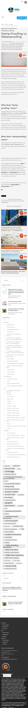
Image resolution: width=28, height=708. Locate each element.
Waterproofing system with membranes (16, 454)
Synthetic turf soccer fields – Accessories (16, 426)
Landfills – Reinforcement (13, 410)
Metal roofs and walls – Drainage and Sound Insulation (14, 355)
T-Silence (7, 542)
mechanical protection (13, 511)
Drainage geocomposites (12, 329)
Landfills (9, 403)
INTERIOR (6, 430)
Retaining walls (10, 358)
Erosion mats (10, 399)
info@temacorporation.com (10, 659)
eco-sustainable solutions (12, 484)
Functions (4, 628)
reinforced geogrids (11, 521)
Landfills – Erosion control (13, 408)
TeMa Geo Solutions (14, 555)
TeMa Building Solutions (18, 200)
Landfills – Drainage (11, 406)
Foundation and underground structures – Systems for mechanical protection (13, 347)
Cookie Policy (6, 705)
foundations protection (7, 200)
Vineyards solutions (9, 563)
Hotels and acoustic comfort (15, 301)
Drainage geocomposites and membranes (12, 391)
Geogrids (9, 401)
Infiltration (21, 505)
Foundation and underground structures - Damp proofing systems (12, 46)
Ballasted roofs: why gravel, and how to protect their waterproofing (13, 272)
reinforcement (7, 526)
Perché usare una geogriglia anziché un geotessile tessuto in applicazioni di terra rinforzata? (12, 589)
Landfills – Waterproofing (13, 413)
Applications (5, 626)
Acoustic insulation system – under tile (16, 435)
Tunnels (9, 428)
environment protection (12, 489)
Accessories (7, 466)
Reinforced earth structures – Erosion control (14, 420)
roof (22, 529)
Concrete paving (11, 327)
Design (19, 468)
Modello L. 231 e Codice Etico (9, 596)
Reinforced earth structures (13, 415)
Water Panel (19, 563)
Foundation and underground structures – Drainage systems (13, 342)
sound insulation (9, 532)
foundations (18, 199)
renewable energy (18, 526)
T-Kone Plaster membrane (11, 540)
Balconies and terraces (12, 441)
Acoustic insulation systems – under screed (14, 438)
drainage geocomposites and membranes (12, 478)
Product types (5, 625)
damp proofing (11, 199)
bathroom (17, 466)
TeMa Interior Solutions (12, 558)
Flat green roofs (10, 331)
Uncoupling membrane (12, 452)
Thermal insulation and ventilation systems (14, 366)
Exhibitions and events (12, 379)
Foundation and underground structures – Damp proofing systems (13, 338)
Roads (8, 423)
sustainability (8, 537)
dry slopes (6, 481)
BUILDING (12, 43)
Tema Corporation (7, 41)
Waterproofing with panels (13, 457)
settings (18, 705)
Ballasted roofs (10, 324)
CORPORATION (7, 376)
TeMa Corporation (11, 550)
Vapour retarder (10, 374)
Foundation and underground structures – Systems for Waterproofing (14, 351)
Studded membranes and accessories (15, 363)
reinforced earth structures (10, 517)
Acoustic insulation (11, 433)
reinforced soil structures (10, 523)
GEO (5, 388)
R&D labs (7, 514)
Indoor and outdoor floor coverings (15, 446)
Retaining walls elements (12, 361)
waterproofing (4, 202)
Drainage (10, 471)
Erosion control (11, 492)
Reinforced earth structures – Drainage (16, 417)
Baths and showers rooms (13, 444)
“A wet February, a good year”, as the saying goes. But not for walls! (12, 251)
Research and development (13, 383)
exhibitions (21, 494)
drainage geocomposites (10, 474)
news (8, 381)
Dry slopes (9, 394)
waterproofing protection (10, 568)
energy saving (9, 486)
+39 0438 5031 (6, 657)
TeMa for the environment (12, 552)
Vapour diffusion (11, 372)
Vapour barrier (10, 369)
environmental (10, 396)
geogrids (8, 503)
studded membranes (13, 534)
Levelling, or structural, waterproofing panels (14, 449)
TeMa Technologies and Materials (14, 386)
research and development (11, 529)
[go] (24, 280)
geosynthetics (10, 505)
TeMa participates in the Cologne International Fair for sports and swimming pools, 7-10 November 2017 (12, 229)
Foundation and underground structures (13, 334)
